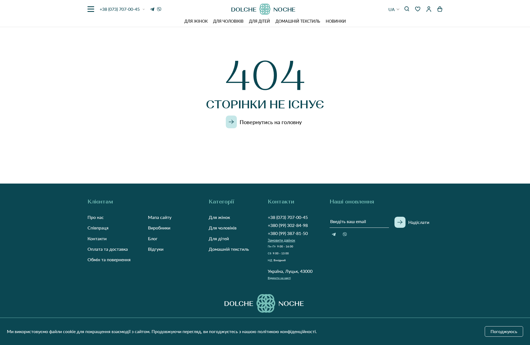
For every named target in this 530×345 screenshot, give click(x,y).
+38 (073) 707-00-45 (288, 217)
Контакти (97, 238)
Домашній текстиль (297, 21)
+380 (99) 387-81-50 (288, 233)
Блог (153, 238)
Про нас (96, 217)
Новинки (336, 21)
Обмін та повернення (109, 259)
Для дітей (259, 21)
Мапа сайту (159, 217)
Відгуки (155, 249)
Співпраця (98, 227)
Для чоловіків (228, 21)
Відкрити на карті (279, 277)
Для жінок (196, 21)
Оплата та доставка (108, 249)
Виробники (159, 227)
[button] (394, 9)
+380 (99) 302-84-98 (288, 225)
